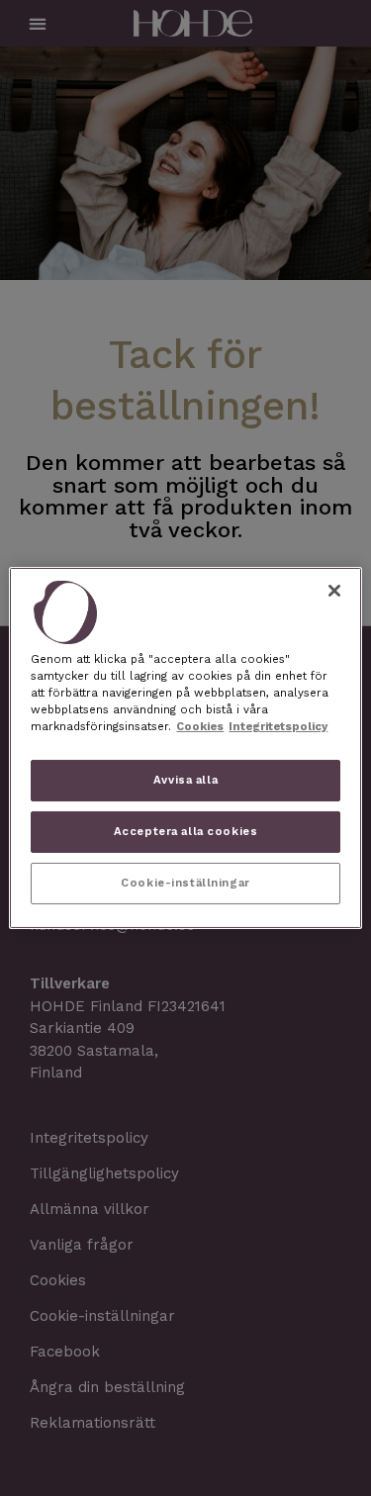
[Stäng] (334, 590)
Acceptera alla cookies (186, 831)
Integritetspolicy (278, 726)
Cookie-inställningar (185, 882)
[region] (185, 748)
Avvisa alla (185, 780)
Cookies (200, 726)
